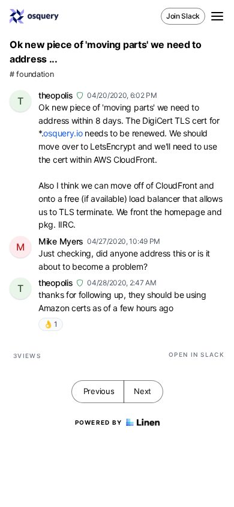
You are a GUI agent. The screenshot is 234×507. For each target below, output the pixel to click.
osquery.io (62, 133)
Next (142, 391)
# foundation (31, 74)
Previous (99, 391)
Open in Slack (196, 354)
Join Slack (183, 15)
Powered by (98, 422)
